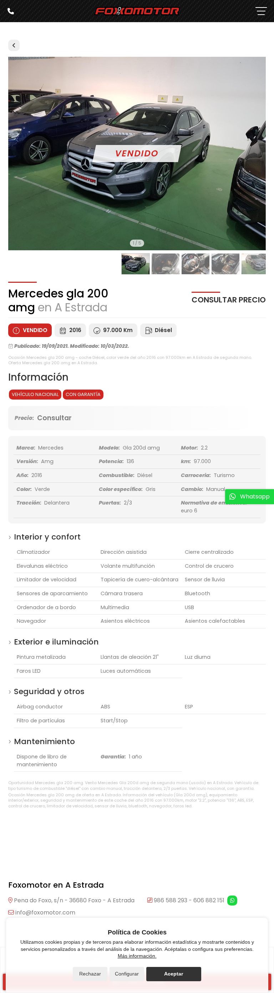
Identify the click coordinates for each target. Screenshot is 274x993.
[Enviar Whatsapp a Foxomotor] (232, 901)
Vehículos (14, 45)
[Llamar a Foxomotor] (11, 11)
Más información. (137, 956)
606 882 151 (208, 900)
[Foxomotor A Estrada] (137, 11)
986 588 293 (170, 900)
